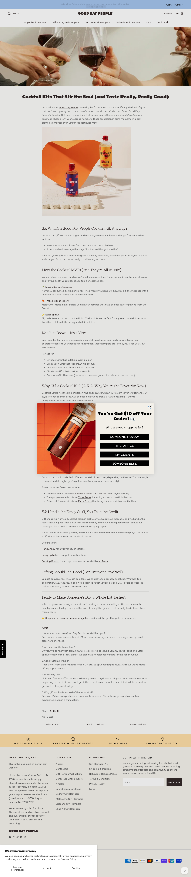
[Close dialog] (150, 406)
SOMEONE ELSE (124, 463)
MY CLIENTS (124, 454)
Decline (76, 868)
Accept (47, 868)
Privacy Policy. (68, 858)
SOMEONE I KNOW (124, 437)
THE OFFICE (124, 445)
